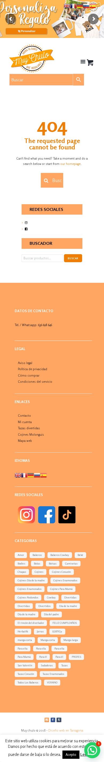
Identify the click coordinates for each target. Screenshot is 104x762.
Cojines (39, 571)
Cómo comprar (28, 375)
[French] (24, 475)
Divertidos (44, 606)
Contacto (24, 415)
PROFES (76, 656)
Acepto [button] (71, 754)
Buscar (73, 258)
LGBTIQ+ (57, 631)
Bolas (37, 563)
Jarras (40, 631)
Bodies (21, 563)
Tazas (64, 665)
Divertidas (70, 597)
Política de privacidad (32, 369)
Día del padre (51, 614)
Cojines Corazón (61, 571)
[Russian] (37, 475)
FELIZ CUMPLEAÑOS (65, 622)
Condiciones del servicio (35, 382)
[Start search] (45, 180)
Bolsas (53, 563)
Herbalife (23, 631)
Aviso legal (25, 363)
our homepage (70, 164)
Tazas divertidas (29, 428)
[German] (30, 475)
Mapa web (25, 441)
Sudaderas (47, 665)
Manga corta (48, 639)
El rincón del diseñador (31, 622)
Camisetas (71, 563)
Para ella (22, 648)
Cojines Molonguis (31, 434)
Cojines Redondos (28, 597)
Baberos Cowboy (59, 554)
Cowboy (51, 597)
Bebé (80, 554)
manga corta (25, 639)
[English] (18, 475)
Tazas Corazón (26, 673)
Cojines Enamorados (65, 580)
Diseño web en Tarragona (65, 730)
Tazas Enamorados (53, 673)
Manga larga (70, 639)
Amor (21, 554)
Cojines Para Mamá (61, 588)
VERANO (52, 682)
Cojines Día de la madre (31, 580)
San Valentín (25, 665)
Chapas (22, 571)
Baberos (37, 554)
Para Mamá (24, 656)
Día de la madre (68, 606)
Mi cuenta (25, 422)
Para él (43, 656)
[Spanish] (43, 475)
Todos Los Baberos (28, 682)
